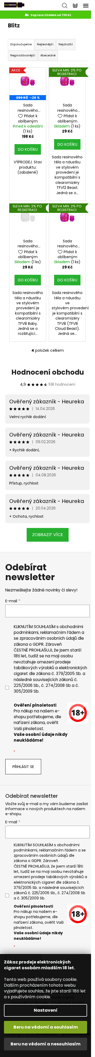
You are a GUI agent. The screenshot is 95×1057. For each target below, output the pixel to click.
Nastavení (46, 1010)
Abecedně (47, 55)
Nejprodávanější (22, 55)
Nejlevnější (45, 44)
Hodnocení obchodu (47, 372)
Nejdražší (66, 44)
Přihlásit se (23, 766)
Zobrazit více (47, 535)
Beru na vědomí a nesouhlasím (45, 1044)
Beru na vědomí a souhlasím (45, 1027)
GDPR (38, 644)
